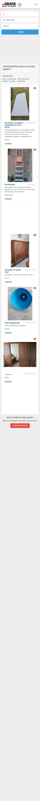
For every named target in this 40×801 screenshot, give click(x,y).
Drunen (7, 140)
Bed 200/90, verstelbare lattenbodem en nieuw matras (14, 125)
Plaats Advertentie (20, 426)
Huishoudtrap (10, 184)
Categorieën (21, 81)
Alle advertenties (23, 79)
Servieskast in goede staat (13, 271)
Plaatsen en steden (9, 81)
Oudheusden (9, 195)
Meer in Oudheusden (9, 79)
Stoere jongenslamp (12, 323)
